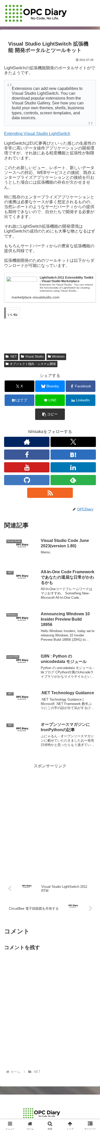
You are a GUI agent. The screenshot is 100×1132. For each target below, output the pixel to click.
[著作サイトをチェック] (26, 442)
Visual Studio (34, 356)
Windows (58, 356)
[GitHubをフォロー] (26, 480)
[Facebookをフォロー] (26, 454)
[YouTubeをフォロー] (26, 467)
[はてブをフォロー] (73, 454)
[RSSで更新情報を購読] (50, 493)
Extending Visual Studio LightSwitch (37, 133)
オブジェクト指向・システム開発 (33, 364)
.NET (13, 356)
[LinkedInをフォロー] (73, 467)
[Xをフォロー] (73, 442)
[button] (50, 414)
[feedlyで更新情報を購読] (73, 480)
